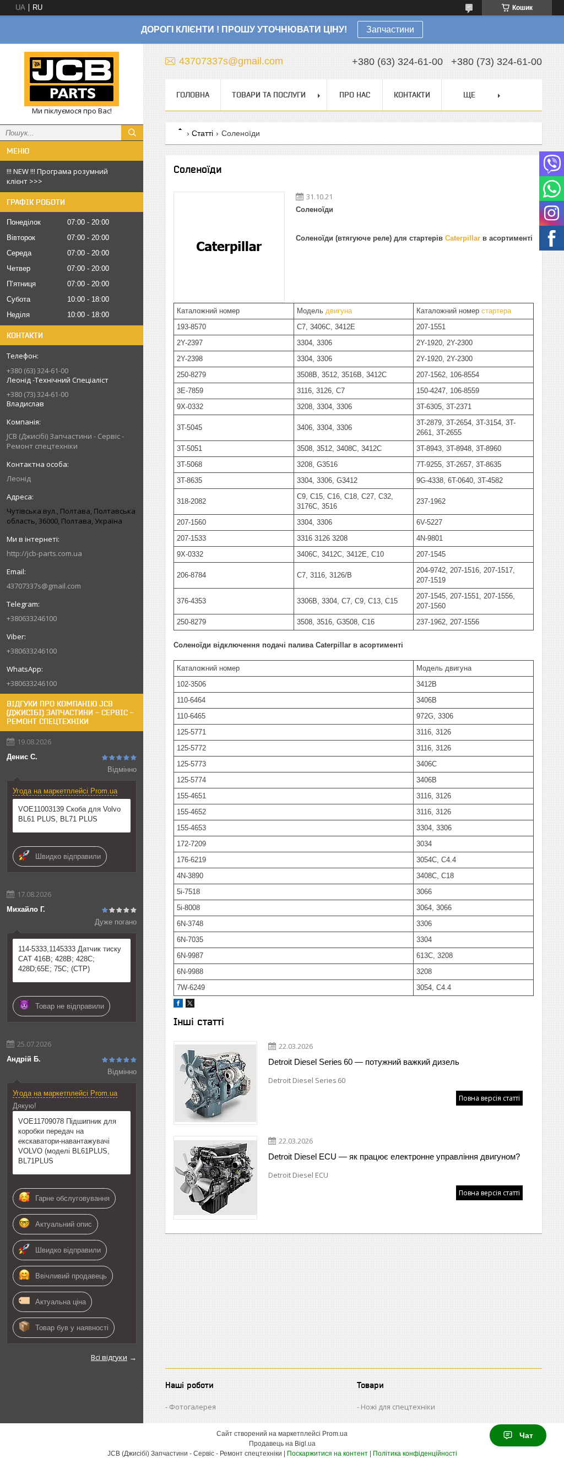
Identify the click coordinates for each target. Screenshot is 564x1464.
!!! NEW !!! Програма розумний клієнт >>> (57, 176)
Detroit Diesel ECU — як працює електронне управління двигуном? (394, 1156)
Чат (526, 1435)
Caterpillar (462, 238)
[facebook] (178, 1005)
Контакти (412, 94)
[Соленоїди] (229, 247)
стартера (496, 311)
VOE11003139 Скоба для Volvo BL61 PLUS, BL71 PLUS (69, 814)
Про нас (354, 94)
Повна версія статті (489, 1098)
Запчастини (390, 29)
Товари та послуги (269, 94)
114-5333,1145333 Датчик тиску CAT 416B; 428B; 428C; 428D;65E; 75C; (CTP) (69, 959)
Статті (202, 133)
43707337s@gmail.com (44, 586)
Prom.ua (335, 1434)
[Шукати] (132, 132)
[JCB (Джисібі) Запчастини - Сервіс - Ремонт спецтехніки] (71, 79)
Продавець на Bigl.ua (282, 1443)
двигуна (339, 311)
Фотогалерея (192, 1407)
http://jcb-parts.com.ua (44, 553)
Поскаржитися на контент (327, 1453)
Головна (192, 94)
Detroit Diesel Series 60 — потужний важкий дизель (363, 1061)
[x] (190, 1005)
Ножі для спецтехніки (398, 1407)
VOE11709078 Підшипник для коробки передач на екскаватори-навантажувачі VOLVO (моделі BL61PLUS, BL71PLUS (67, 1141)
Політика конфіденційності (415, 1453)
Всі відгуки (109, 1357)
